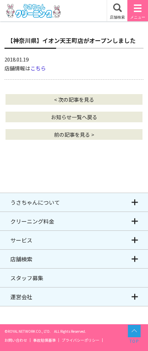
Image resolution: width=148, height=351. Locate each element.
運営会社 (21, 297)
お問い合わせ (15, 340)
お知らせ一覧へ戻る (74, 117)
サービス (21, 240)
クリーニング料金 (32, 221)
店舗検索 (21, 259)
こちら (38, 68)
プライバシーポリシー (80, 340)
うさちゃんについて (35, 202)
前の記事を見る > (74, 134)
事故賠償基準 (44, 340)
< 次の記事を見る (74, 99)
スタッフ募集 (26, 278)
